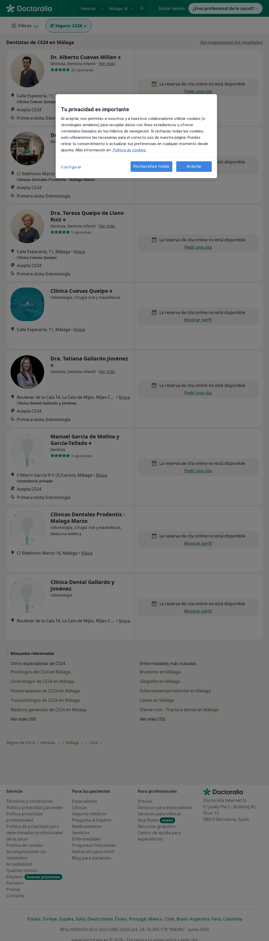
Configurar (71, 167)
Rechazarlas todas (151, 166)
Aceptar (194, 166)
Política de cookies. (129, 150)
